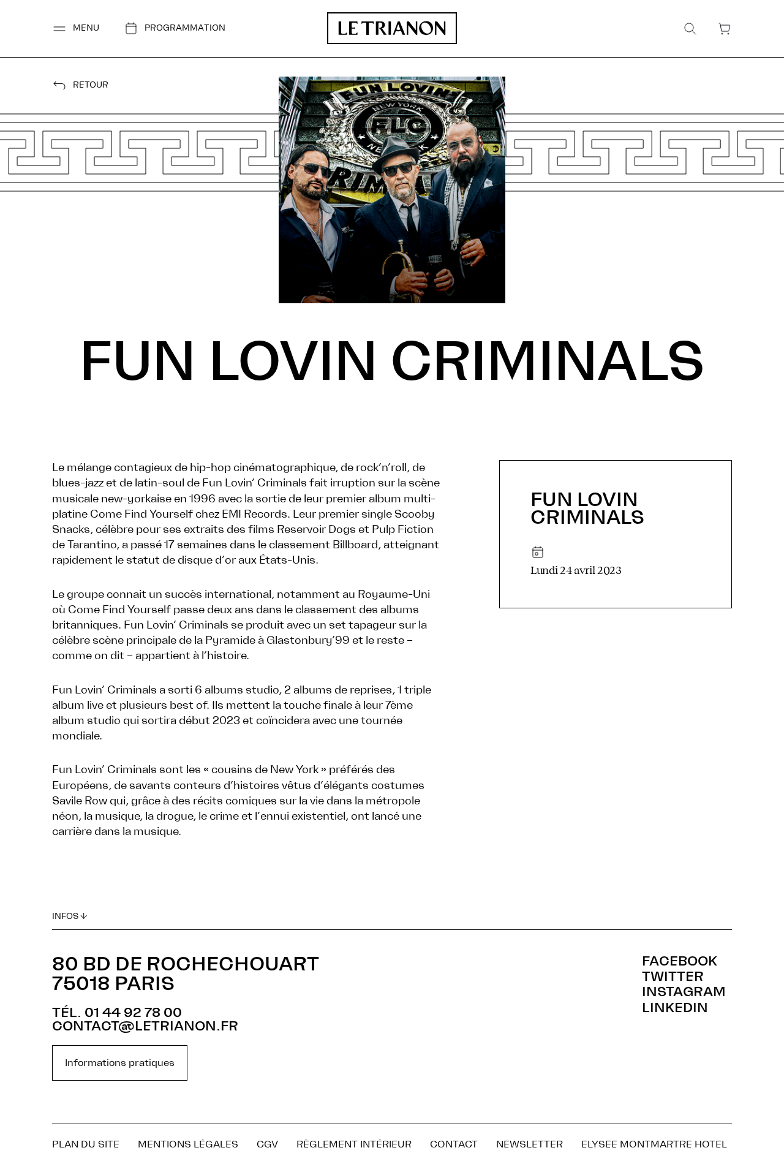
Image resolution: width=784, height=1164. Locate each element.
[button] (75, 28)
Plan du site (85, 1144)
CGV (267, 1144)
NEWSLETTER (529, 1144)
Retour (90, 85)
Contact (454, 1144)
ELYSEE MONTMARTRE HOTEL (654, 1144)
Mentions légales (188, 1144)
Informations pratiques (120, 1063)
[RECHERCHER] (690, 28)
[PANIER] (724, 28)
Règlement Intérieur (354, 1144)
